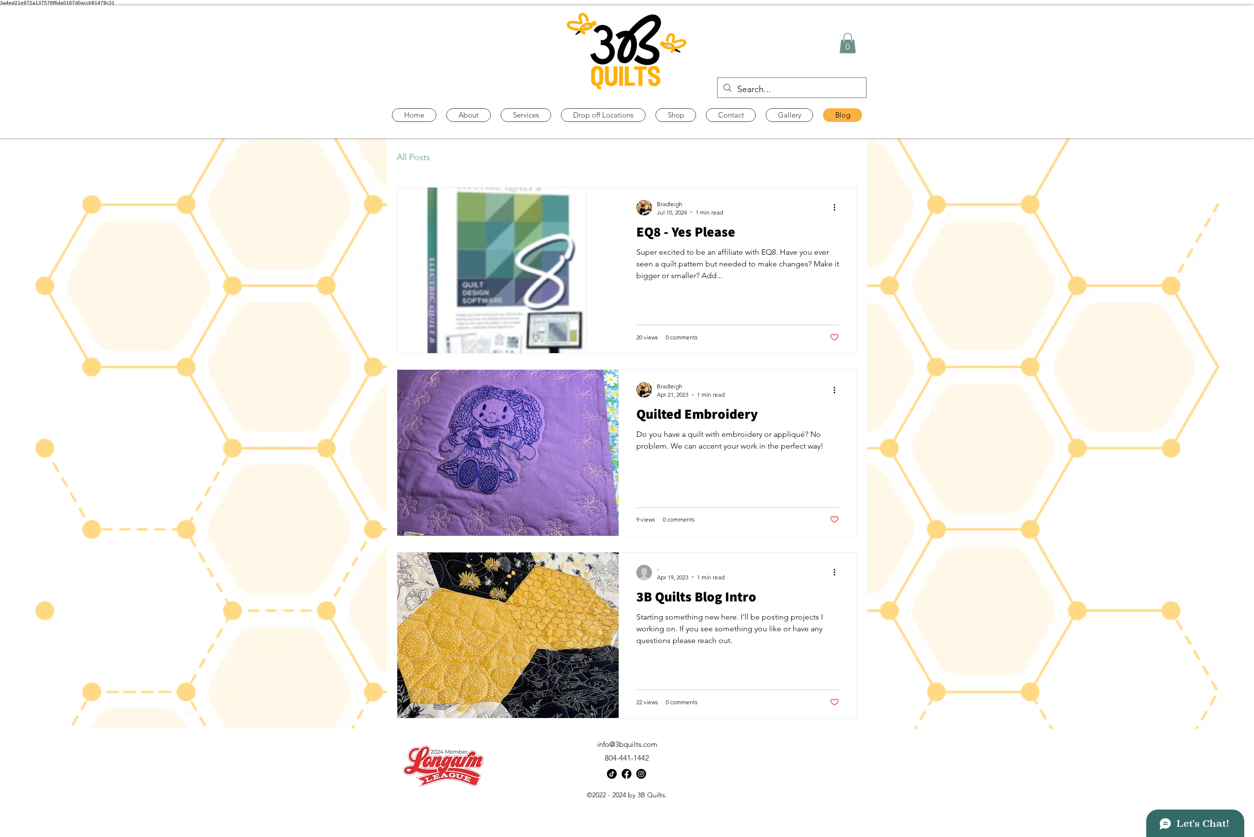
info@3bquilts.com (627, 744)
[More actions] (838, 208)
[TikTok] (612, 774)
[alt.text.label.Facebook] (626, 774)
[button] (847, 43)
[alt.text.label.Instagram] (641, 774)
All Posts (413, 157)
